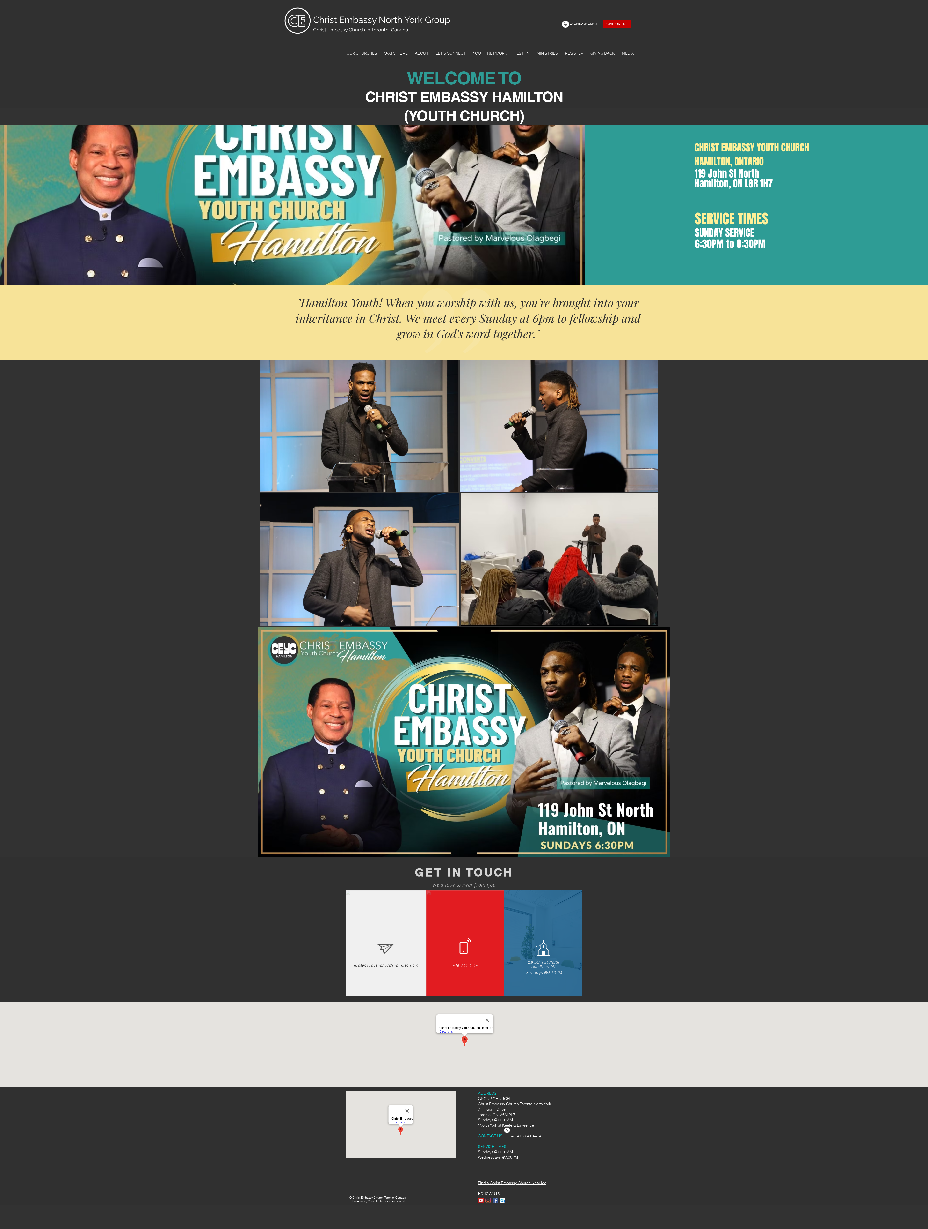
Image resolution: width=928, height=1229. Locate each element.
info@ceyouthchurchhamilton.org (386, 965)
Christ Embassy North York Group (381, 20)
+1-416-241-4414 (526, 1135)
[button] (362, 53)
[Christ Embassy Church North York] (481, 1200)
